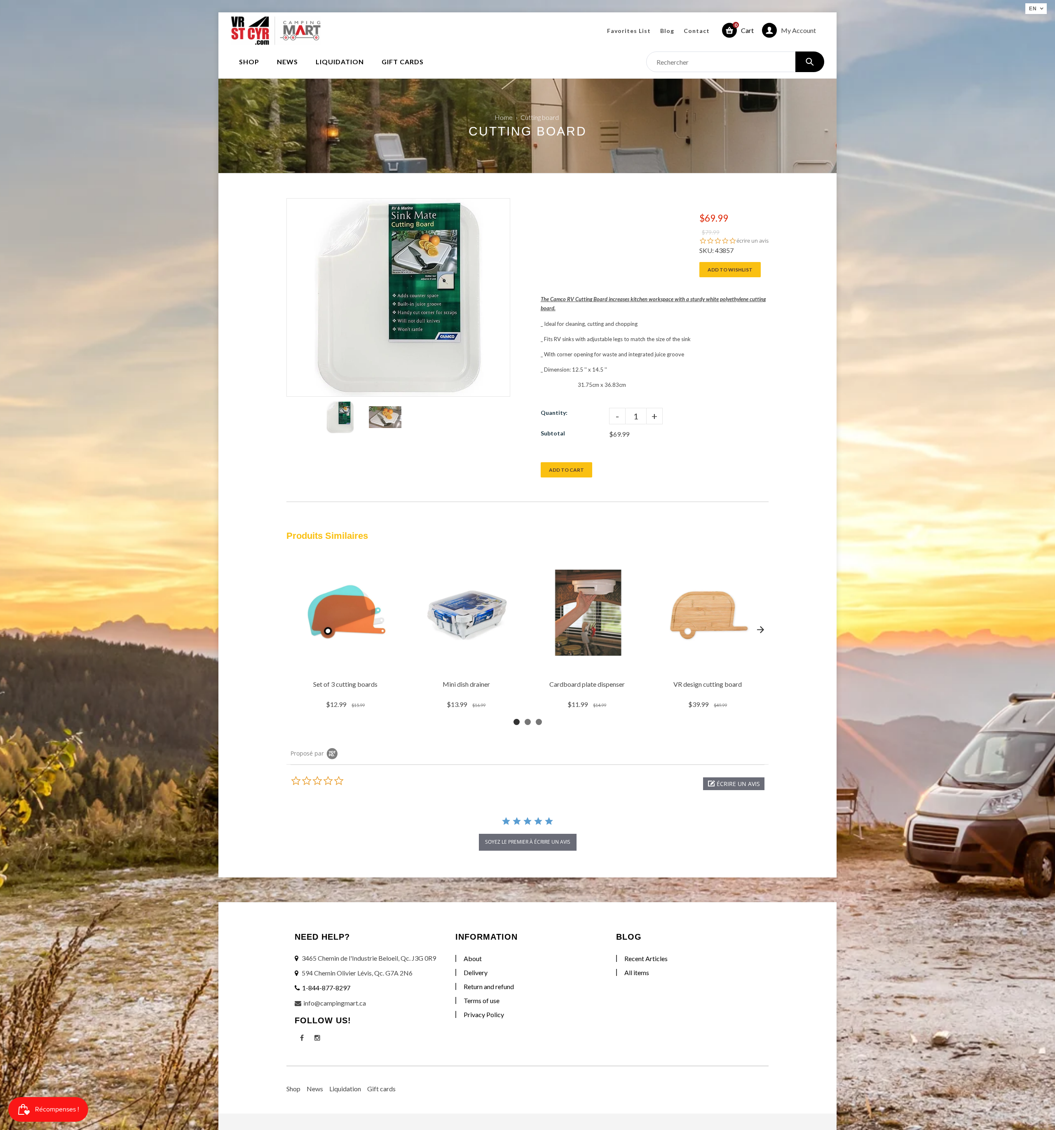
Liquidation (345, 1089)
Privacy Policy (484, 1014)
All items (636, 972)
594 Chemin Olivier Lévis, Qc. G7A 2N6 (357, 973)
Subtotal (553, 433)
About (473, 958)
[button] (733, 783)
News (315, 1089)
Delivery (476, 972)
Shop (293, 1089)
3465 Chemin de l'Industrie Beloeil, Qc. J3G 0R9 (369, 958)
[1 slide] (516, 722)
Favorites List (629, 30)
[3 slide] (539, 722)
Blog (667, 30)
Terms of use (481, 1000)
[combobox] (735, 61)
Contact (697, 30)
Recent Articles (646, 958)
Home (504, 117)
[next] (760, 630)
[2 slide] (528, 722)
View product (346, 665)
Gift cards (381, 1089)
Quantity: (554, 412)
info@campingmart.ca (334, 1003)
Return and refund (489, 986)
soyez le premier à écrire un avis (527, 841)
